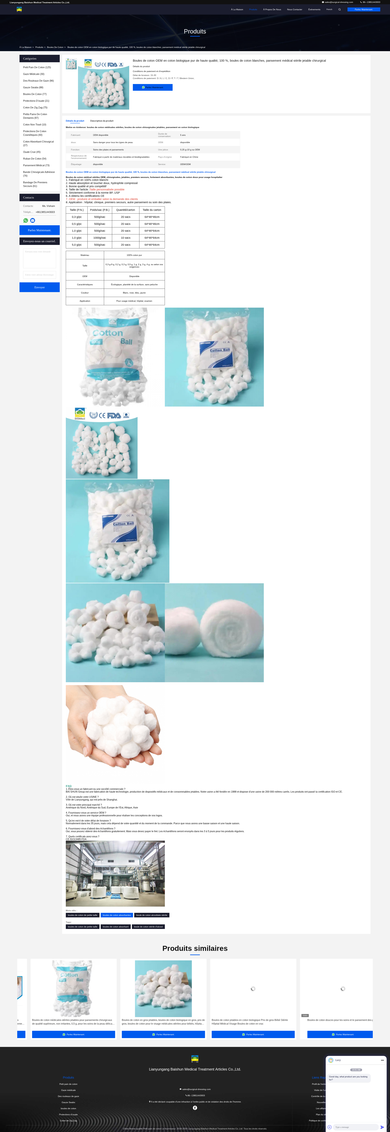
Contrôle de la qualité (321, 1096)
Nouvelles (321, 1102)
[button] (22, 995)
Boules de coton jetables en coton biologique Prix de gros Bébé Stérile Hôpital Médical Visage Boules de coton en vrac (147, 1022)
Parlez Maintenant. (364, 9)
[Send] (382, 1127)
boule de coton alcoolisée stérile (151, 915)
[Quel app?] (26, 220)
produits (39, 47)
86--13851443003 (371, 2)
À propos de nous (272, 9)
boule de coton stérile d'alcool (148, 926)
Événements (314, 9)
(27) (38, 143)
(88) (33, 87)
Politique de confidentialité (321, 1120)
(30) (33, 74)
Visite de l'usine (321, 1090)
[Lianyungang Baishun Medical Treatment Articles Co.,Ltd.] (19, 9)
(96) (38, 80)
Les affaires (321, 1108)
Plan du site (321, 1114)
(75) (35, 107)
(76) (39, 174)
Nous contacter (294, 9)
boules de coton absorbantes (117, 915)
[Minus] (382, 1060)
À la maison (237, 9)
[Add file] (330, 1127)
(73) (36, 165)
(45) (32, 152)
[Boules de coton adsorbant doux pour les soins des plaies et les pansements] (329, 988)
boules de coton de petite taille (82, 915)
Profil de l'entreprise (321, 1084)
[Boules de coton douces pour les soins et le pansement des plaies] (240, 988)
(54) (34, 158)
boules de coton (55, 47)
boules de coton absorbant (116, 926)
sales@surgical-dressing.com (339, 2)
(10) (34, 124)
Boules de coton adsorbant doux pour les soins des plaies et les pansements (329, 1020)
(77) (35, 94)
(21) (36, 101)
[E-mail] (33, 220)
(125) (37, 67)
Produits (253, 9)
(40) (34, 133)
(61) (35, 184)
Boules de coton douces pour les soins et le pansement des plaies (240, 1020)
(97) (35, 116)
